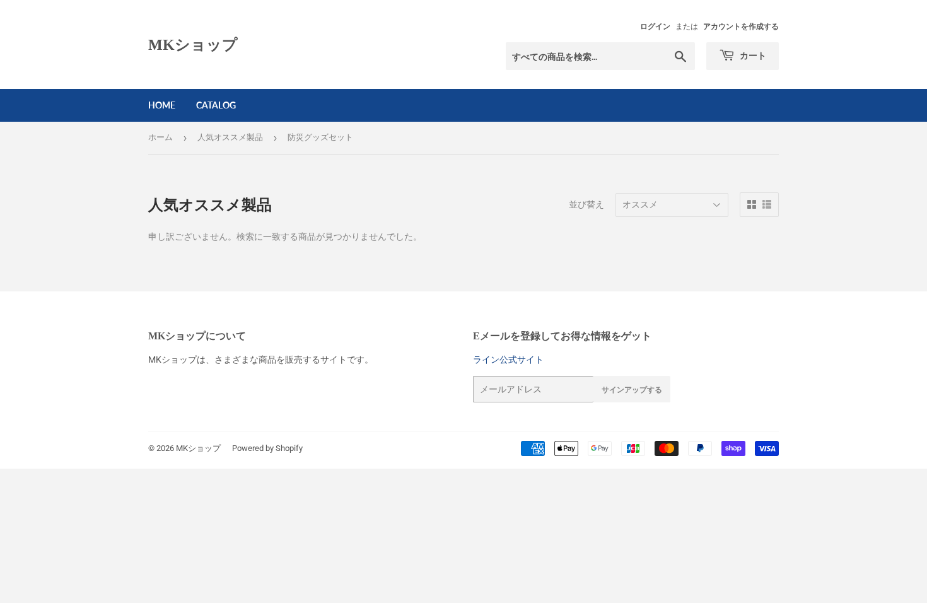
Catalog (216, 105)
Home (161, 105)
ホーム (160, 137)
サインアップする (632, 389)
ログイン (655, 26)
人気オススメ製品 (230, 137)
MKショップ (193, 44)
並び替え (586, 204)
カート (752, 55)
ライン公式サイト (508, 359)
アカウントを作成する (741, 26)
